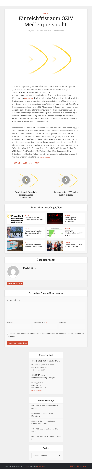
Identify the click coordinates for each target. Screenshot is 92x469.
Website (62, 322)
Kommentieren (45, 31)
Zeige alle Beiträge (15, 283)
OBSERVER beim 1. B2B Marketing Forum (73, 245)
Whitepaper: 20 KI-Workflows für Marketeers (72, 220)
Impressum (83, 466)
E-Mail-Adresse (40, 322)
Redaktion (60, 31)
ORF (15, 163)
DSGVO (72, 466)
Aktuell (46, 14)
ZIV (37, 163)
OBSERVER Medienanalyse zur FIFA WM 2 (74, 233)
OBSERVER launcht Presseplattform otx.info (34, 219)
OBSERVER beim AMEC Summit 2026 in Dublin (33, 245)
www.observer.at (37, 390)
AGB (77, 466)
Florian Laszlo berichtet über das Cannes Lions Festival (33, 233)
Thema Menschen (26, 163)
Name (10, 322)
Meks (26, 466)
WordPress (40, 466)
